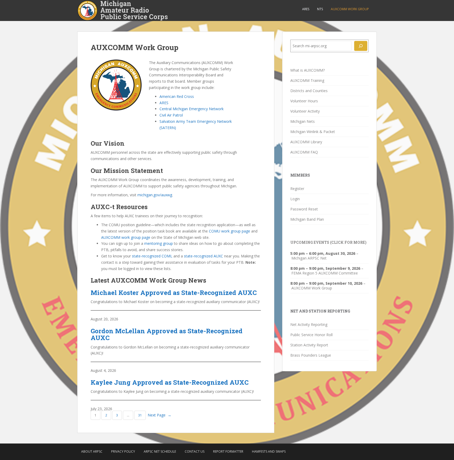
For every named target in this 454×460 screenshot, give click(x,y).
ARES (305, 9)
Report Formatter (228, 451)
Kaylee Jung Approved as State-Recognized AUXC (170, 382)
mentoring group (158, 243)
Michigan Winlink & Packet (312, 131)
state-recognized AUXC (203, 255)
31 (140, 415)
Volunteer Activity (305, 111)
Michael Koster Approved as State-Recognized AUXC (174, 292)
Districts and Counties (309, 90)
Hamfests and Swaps (269, 451)
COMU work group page (229, 231)
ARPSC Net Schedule (160, 451)
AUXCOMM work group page (125, 237)
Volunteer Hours (304, 100)
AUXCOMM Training (307, 80)
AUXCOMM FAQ (304, 152)
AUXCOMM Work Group (350, 9)
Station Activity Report (309, 344)
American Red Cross (176, 96)
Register (297, 188)
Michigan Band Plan (307, 219)
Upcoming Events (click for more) (328, 242)
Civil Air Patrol (171, 115)
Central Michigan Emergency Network (191, 108)
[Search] (360, 46)
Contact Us (194, 451)
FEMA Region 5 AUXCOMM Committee (324, 273)
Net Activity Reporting (308, 324)
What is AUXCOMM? (307, 70)
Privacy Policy (123, 451)
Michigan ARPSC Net (309, 258)
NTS (320, 9)
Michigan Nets (302, 121)
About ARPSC (91, 451)
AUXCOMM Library (306, 141)
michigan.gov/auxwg (154, 194)
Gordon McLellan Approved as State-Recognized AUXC (167, 334)
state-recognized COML (152, 255)
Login (295, 198)
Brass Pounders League (310, 355)
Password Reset (304, 209)
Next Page (159, 415)
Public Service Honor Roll (311, 334)
